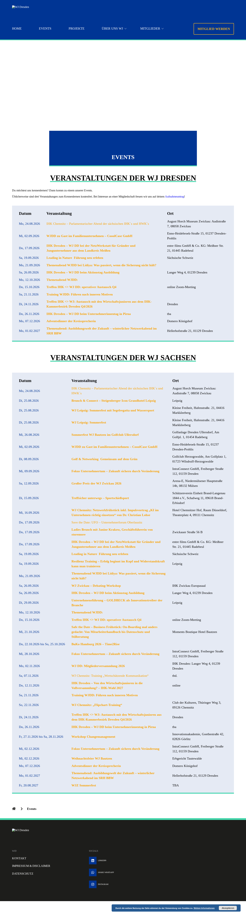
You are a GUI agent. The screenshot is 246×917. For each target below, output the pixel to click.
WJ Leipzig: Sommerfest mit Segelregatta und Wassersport (112, 410)
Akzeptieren (228, 908)
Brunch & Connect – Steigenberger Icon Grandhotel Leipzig (113, 400)
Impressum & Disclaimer (31, 865)
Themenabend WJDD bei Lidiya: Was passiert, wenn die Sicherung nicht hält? (101, 265)
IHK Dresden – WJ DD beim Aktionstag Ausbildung (82, 272)
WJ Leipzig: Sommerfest (88, 422)
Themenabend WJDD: (62, 280)
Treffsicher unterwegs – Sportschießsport (100, 498)
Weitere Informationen (204, 908)
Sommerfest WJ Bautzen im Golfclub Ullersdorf (105, 434)
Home (17, 28)
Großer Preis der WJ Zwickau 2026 (96, 483)
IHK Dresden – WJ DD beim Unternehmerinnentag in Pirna (88, 314)
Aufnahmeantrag (174, 196)
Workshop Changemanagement (93, 736)
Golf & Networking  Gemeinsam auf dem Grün (104, 459)
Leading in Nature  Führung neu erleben (74, 258)
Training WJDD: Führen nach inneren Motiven (79, 294)
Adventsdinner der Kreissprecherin (71, 321)
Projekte (76, 28)
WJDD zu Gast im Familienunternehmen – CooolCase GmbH (89, 236)
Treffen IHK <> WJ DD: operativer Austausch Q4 (81, 287)
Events (45, 28)
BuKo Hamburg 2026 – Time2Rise (95, 644)
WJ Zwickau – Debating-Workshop (96, 585)
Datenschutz (22, 873)
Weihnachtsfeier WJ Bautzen (91, 758)
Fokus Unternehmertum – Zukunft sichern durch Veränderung (115, 471)
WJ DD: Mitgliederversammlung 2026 (98, 666)
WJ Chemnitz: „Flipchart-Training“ (96, 705)
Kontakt (19, 858)
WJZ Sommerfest (83, 785)
